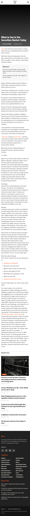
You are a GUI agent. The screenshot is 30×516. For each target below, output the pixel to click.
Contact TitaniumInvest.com (14, 509)
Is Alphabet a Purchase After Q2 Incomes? (13, 415)
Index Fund (4, 468)
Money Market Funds (21, 464)
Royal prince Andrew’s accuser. (12, 279)
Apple (3, 49)
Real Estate (19, 468)
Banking (3, 458)
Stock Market (19, 475)
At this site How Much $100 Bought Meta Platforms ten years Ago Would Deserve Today (13, 406)
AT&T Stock (5, 137)
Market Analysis (20, 458)
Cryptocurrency (5, 462)
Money (17, 462)
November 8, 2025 (5, 383)
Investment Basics (6, 470)
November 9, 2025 (18, 44)
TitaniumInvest (19, 477)
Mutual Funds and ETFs (21, 466)
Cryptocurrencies (5, 460)
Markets (4, 374)
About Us (3, 509)
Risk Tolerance (19, 470)
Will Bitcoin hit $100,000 (10, 263)
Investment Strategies (7, 477)
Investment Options (6, 472)
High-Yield (3, 466)
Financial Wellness (5, 464)
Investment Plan (5, 475)
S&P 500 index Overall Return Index (11, 314)
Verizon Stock (17, 137)
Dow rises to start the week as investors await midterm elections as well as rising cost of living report (15, 71)
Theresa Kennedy (7, 44)
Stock (17, 472)
